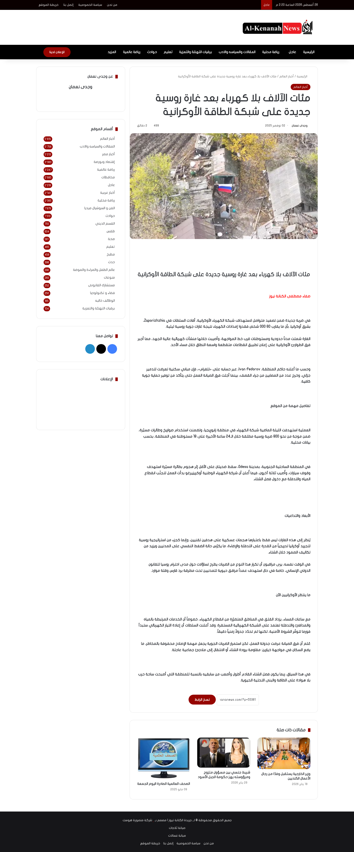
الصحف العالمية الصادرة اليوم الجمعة (163, 783)
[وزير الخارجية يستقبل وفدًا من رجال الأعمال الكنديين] (283, 753)
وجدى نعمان (300, 125)
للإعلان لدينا (57, 52)
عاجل (292, 52)
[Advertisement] (128, 25)
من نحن (112, 5)
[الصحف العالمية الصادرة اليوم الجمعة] (163, 758)
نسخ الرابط (202, 699)
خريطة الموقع (49, 5)
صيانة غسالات (177, 835)
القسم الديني (105, 223)
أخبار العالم (286, 76)
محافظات (108, 177)
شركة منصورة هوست (137, 820)
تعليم (168, 52)
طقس (110, 231)
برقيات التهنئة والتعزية (195, 52)
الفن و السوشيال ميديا (99, 208)
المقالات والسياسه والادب (237, 52)
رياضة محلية (270, 52)
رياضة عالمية (131, 52)
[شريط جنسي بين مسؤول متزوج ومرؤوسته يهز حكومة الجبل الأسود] (223, 753)
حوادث (152, 52)
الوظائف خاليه (105, 300)
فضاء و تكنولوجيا (102, 293)
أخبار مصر (108, 154)
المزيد (112, 52)
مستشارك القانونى (101, 285)
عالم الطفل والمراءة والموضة (94, 270)
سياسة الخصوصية (90, 5)
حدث (111, 262)
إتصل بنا (68, 5)
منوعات (109, 277)
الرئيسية (309, 52)
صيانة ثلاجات (177, 828)
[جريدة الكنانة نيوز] (279, 27)
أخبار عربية (107, 192)
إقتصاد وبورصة (104, 162)
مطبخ (111, 254)
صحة (111, 239)
